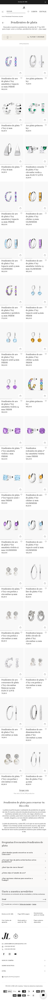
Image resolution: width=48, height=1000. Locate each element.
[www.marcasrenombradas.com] (15, 936)
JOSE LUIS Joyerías (17, 986)
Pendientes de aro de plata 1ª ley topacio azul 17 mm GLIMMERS (35, 546)
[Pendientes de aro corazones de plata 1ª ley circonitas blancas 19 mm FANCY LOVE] (12, 663)
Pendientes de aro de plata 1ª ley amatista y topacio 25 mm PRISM (10, 217)
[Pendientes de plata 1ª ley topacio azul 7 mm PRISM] (12, 478)
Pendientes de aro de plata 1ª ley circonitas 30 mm (9, 732)
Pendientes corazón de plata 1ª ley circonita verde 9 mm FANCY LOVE (35, 171)
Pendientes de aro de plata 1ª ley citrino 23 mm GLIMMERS (34, 217)
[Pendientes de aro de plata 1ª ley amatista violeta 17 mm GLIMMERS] (12, 525)
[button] (3, 12)
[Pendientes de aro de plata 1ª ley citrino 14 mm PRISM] (36, 337)
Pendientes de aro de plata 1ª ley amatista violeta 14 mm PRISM (10, 405)
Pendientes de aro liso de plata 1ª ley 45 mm (34, 591)
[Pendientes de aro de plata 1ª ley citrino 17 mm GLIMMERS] (36, 478)
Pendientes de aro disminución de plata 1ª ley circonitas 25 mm (34, 733)
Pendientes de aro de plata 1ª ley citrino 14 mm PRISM (34, 358)
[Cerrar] (45, 2)
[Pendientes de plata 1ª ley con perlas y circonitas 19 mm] (12, 572)
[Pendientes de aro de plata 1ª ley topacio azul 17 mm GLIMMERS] (36, 525)
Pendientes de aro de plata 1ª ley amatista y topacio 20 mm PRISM (10, 82)
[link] (24, 790)
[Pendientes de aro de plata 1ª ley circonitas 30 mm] (12, 712)
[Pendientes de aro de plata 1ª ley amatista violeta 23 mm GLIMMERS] (36, 243)
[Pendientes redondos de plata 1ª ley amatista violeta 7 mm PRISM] (36, 431)
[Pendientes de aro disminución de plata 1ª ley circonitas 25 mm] (36, 712)
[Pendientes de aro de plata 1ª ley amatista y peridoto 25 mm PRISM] (12, 290)
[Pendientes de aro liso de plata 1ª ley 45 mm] (36, 572)
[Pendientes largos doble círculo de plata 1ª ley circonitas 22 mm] (36, 616)
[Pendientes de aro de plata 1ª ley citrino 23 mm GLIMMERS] (36, 196)
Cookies (34, 904)
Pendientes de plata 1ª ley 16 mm (10, 168)
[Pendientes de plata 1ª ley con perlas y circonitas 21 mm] (12, 616)
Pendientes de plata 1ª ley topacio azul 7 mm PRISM (10, 498)
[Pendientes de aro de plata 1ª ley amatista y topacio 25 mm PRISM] (12, 196)
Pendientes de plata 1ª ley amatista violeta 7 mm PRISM (10, 452)
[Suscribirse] (44, 899)
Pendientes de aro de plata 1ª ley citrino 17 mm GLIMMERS (34, 499)
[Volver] (3, 22)
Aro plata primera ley (34, 80)
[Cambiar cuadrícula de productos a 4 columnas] (7, 37)
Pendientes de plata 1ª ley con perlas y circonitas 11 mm (35, 682)
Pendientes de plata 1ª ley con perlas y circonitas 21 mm (10, 636)
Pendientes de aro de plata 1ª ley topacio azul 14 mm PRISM (35, 311)
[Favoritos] (28, 12)
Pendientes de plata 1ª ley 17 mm (10, 127)
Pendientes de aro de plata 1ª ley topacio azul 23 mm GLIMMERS (10, 264)
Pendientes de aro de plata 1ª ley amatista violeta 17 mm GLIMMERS (10, 546)
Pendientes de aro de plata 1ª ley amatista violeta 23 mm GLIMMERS (35, 264)
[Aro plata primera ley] (36, 61)
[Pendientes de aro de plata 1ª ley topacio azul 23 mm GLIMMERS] (12, 243)
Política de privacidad (25, 904)
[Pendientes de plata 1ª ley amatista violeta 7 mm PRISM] (12, 431)
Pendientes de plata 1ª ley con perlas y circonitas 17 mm (10, 779)
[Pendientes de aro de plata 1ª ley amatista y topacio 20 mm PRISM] (12, 61)
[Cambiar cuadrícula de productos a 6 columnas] (10, 37)
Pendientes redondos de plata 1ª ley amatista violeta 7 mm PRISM (35, 452)
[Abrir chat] (43, 995)
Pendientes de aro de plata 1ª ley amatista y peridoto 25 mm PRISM (10, 311)
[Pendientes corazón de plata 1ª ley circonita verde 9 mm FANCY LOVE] (36, 150)
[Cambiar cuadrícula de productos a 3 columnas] (4, 37)
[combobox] (8, 977)
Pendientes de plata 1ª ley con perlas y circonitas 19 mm (10, 591)
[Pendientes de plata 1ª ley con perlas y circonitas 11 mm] (36, 663)
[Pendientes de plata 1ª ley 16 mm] (12, 150)
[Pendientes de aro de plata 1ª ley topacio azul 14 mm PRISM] (36, 290)
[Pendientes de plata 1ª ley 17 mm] (12, 108)
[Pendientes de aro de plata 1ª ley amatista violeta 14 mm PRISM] (12, 384)
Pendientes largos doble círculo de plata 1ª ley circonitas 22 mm (34, 637)
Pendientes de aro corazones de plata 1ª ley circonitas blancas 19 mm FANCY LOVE (10, 685)
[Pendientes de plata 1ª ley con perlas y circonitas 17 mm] (12, 759)
